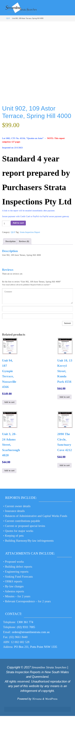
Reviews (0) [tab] (24, 241)
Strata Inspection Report (30, 232)
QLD (8, 18)
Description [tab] (10, 241)
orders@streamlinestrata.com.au (31, 632)
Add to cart (18, 223)
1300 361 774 (25, 622)
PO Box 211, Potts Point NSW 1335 (35, 646)
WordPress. (51, 698)
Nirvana (37, 698)
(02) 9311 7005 (26, 627)
